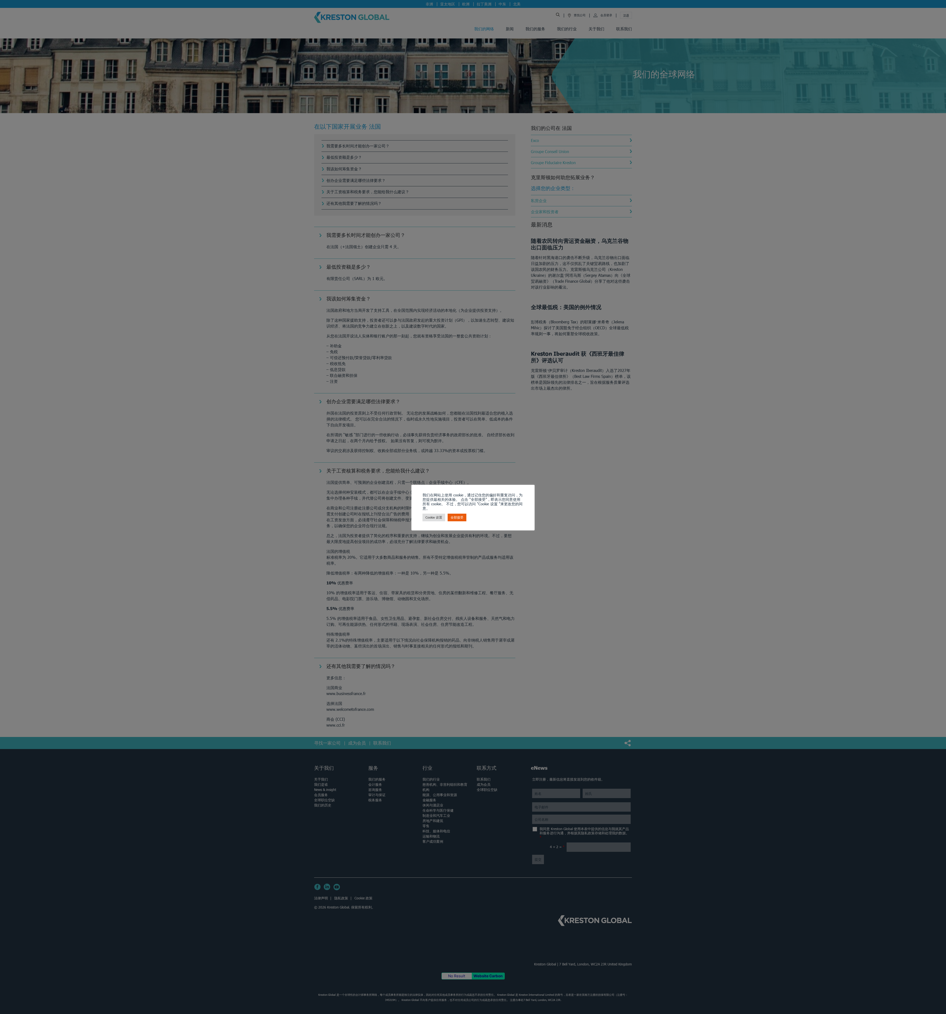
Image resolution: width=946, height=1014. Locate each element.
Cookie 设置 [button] (433, 517)
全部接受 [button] (457, 517)
